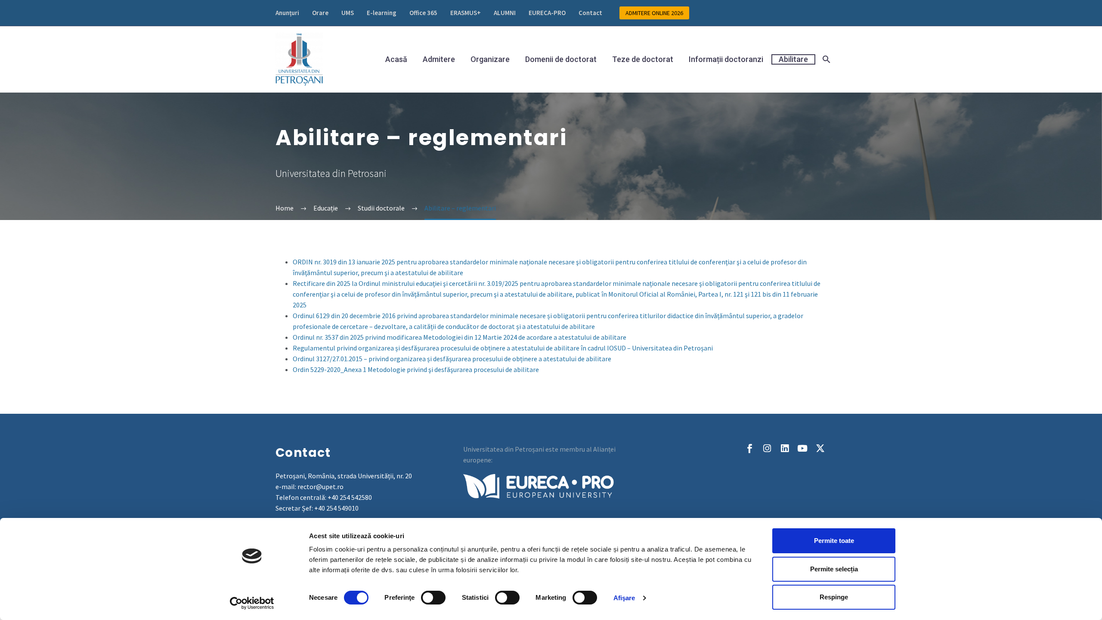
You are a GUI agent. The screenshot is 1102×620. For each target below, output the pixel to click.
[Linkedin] (784, 448)
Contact (590, 13)
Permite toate (834, 540)
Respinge (834, 597)
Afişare (624, 597)
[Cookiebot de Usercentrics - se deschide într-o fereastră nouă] (252, 603)
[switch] (433, 597)
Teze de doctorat (642, 59)
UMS (347, 13)
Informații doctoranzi (726, 59)
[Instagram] (767, 448)
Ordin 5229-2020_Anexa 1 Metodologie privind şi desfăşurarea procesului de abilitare (416, 369)
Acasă (396, 59)
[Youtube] (802, 448)
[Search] (825, 59)
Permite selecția (834, 569)
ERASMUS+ (465, 13)
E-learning (381, 13)
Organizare (490, 59)
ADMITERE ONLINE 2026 (654, 13)
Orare (320, 13)
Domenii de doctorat (561, 59)
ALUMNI (505, 13)
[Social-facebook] (749, 448)
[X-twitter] (820, 448)
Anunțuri (287, 13)
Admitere (439, 59)
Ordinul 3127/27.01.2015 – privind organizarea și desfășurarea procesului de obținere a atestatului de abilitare (452, 358)
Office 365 (423, 13)
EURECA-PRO (547, 13)
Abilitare (793, 59)
